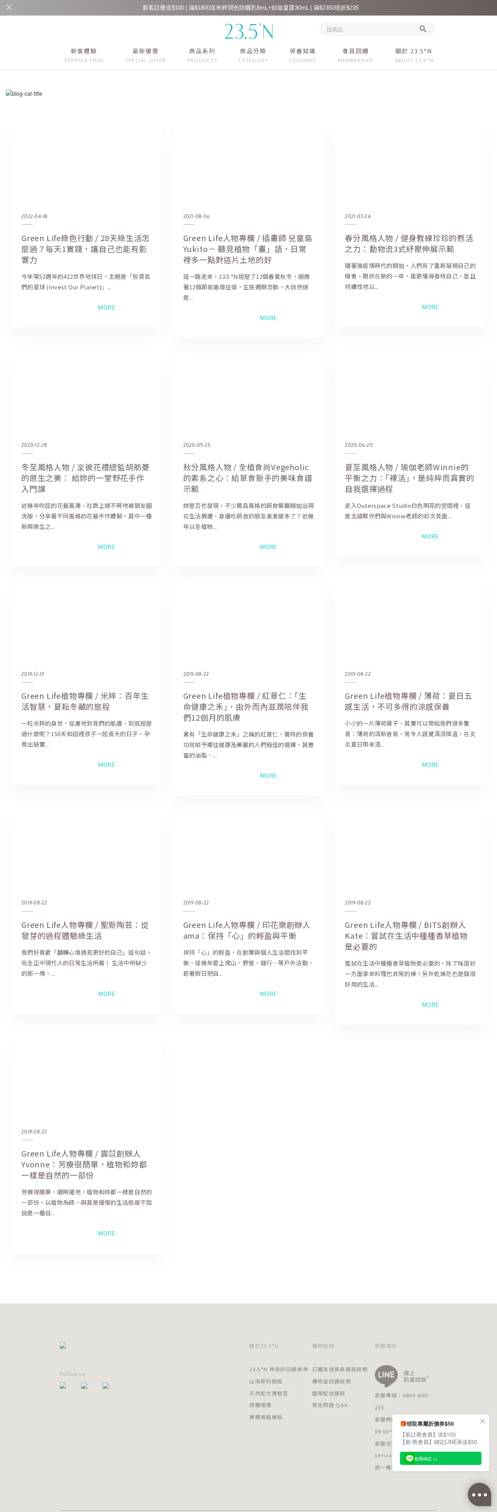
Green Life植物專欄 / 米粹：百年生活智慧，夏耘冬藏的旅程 (85, 701)
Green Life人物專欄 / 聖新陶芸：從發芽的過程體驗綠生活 (85, 930)
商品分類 (253, 51)
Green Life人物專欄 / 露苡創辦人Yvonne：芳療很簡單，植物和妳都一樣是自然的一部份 (84, 1164)
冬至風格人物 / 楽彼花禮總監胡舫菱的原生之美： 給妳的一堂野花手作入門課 (85, 477)
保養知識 (303, 51)
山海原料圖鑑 (266, 1381)
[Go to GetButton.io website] (478, 1504)
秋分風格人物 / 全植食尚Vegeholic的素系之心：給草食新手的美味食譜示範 (248, 477)
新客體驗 (84, 51)
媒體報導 (260, 1405)
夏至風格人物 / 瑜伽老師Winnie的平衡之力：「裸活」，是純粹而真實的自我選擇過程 (409, 477)
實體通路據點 (266, 1417)
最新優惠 (145, 51)
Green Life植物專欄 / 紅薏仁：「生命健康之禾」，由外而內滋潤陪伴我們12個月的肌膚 (246, 706)
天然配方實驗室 (268, 1393)
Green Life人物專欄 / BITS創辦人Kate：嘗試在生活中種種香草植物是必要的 (406, 935)
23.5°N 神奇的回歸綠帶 (278, 1369)
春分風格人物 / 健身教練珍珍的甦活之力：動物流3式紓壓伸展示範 (409, 243)
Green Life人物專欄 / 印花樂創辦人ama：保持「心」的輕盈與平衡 (247, 930)
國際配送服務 (329, 1393)
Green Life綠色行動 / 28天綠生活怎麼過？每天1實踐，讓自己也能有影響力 (85, 248)
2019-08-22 (196, 674)
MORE (106, 307)
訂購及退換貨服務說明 (340, 1369)
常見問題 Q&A (330, 1405)
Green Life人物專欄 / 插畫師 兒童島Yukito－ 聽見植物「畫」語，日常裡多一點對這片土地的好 (248, 248)
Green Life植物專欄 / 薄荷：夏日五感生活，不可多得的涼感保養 (408, 701)
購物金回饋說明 (331, 1381)
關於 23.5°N (414, 51)
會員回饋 (355, 51)
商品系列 (202, 51)
